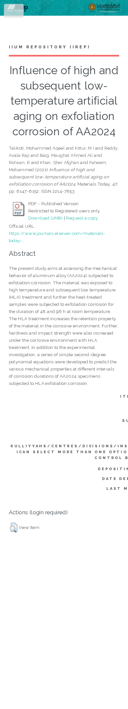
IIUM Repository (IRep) (49, 47)
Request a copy (82, 218)
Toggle (14, 12)
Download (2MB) (45, 218)
